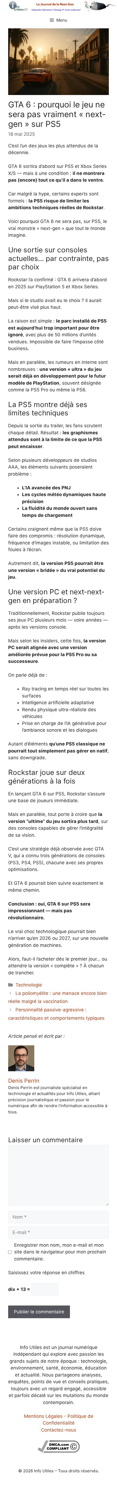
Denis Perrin (23, 1080)
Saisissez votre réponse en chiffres (46, 1272)
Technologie (29, 985)
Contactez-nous (58, 1430)
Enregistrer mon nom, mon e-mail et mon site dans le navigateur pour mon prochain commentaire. (60, 1252)
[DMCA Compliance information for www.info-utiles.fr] (59, 1451)
